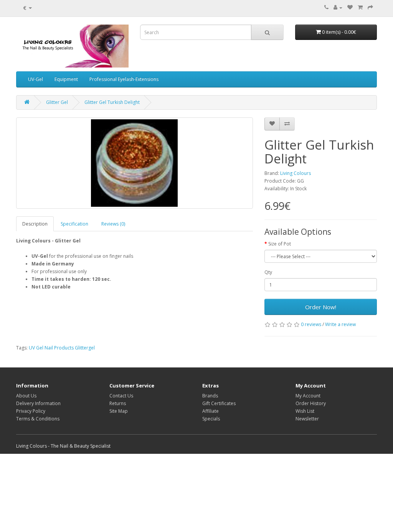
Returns (117, 403)
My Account (308, 395)
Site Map (118, 411)
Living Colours (295, 173)
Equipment (66, 79)
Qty (268, 272)
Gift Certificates (219, 403)
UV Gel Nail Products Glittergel (62, 347)
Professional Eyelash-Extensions (124, 79)
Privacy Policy (30, 411)
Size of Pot (279, 244)
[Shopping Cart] (360, 7)
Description (35, 224)
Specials (211, 418)
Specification (74, 224)
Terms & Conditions (37, 418)
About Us (26, 395)
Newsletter (307, 418)
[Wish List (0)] (350, 7)
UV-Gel (35, 79)
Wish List (305, 411)
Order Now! (320, 307)
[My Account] (338, 7)
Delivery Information (38, 403)
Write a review (340, 324)
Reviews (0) (113, 224)
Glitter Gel (57, 102)
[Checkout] (370, 7)
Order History (311, 403)
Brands (210, 395)
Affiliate (210, 411)
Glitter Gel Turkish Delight (112, 102)
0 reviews (311, 324)
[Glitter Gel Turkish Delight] (134, 163)
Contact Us (121, 395)
